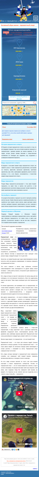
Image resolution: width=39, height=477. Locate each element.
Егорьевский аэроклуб (19, 90)
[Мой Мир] (19, 449)
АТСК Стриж (19, 62)
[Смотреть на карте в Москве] (19, 110)
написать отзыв (20, 118)
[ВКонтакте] (13, 449)
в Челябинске (18, 34)
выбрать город (27, 34)
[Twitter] (15, 449)
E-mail (2, 474)
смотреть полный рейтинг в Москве (19, 98)
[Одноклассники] (17, 449)
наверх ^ (35, 468)
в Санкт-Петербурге (16, 32)
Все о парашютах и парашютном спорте (16, 460)
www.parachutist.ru (10, 473)
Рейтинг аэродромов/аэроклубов (19, 30)
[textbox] (19, 102)
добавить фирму (31, 118)
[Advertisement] (20, 453)
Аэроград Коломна (19, 76)
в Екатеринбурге (28, 32)
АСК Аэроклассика (19, 48)
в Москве (6, 32)
